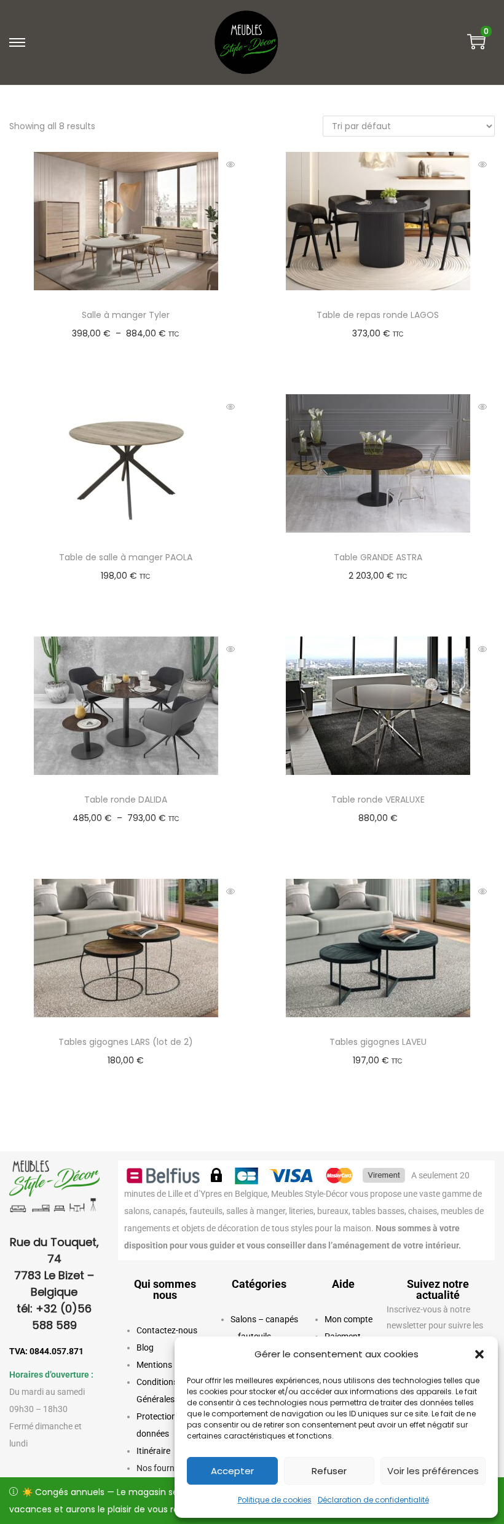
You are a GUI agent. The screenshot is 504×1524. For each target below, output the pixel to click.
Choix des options (131, 352)
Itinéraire (153, 1451)
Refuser (329, 1470)
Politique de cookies (275, 1499)
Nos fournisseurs (169, 1468)
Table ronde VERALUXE (378, 799)
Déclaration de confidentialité (373, 1499)
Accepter (232, 1470)
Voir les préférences (433, 1470)
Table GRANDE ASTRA (378, 557)
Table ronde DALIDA (125, 799)
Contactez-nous (166, 1330)
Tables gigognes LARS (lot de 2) (125, 1042)
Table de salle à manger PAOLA (125, 557)
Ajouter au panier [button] (131, 594)
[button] (479, 1354)
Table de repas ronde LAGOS (378, 315)
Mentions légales (168, 1365)
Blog (145, 1347)
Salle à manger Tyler (126, 315)
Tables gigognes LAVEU (378, 1042)
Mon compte (348, 1319)
